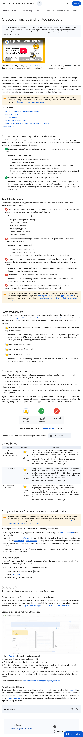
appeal (72, 690)
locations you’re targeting (23, 538)
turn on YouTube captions (39, 66)
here (52, 521)
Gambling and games (44, 296)
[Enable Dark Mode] (54, 726)
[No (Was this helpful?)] (77, 709)
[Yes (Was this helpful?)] (72, 709)
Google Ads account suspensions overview (32, 102)
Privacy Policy (15, 729)
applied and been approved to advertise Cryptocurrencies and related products (33, 318)
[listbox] (59, 435)
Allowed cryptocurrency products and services (21, 111)
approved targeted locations (25, 541)
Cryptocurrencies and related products (61, 11)
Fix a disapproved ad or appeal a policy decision (41, 681)
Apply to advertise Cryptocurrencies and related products (26, 123)
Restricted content (11, 117)
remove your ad (14, 698)
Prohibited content (10, 114)
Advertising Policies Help (22, 3)
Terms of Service (26, 729)
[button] (3, 3)
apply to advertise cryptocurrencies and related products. (45, 606)
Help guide (75, 734)
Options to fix (8, 126)
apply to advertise (67, 296)
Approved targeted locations (14, 120)
